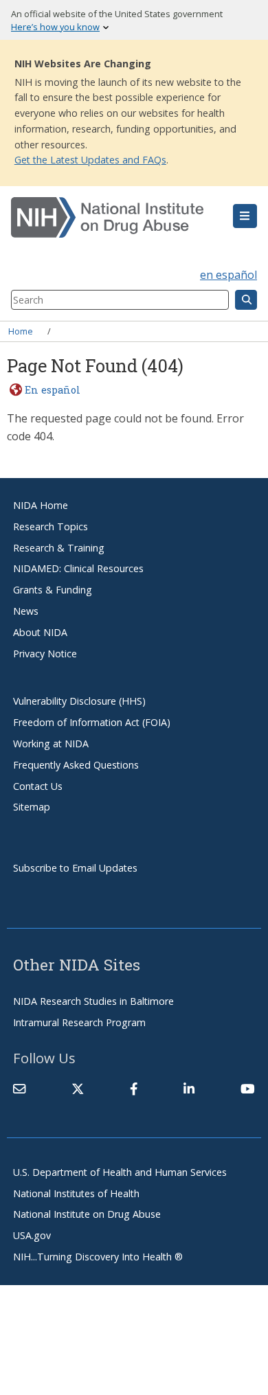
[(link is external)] (77, 1088)
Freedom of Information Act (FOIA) (91, 722)
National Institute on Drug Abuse (87, 1214)
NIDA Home (40, 505)
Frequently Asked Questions (76, 764)
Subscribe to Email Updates (75, 867)
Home (20, 331)
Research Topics (50, 526)
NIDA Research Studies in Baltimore (93, 1001)
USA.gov (32, 1235)
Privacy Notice (45, 653)
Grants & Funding (52, 589)
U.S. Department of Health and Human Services (120, 1172)
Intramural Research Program (79, 1022)
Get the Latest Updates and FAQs (90, 159)
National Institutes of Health (76, 1193)
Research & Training (58, 547)
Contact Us (38, 786)
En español (52, 389)
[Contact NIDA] (19, 1088)
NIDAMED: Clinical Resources (78, 568)
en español (228, 274)
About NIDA (40, 632)
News (25, 610)
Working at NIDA (51, 743)
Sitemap (31, 806)
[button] (245, 216)
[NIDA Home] (113, 217)
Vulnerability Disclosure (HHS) (79, 700)
